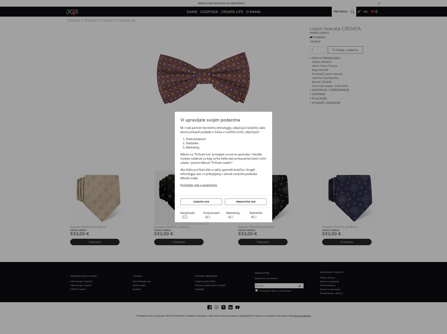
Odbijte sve (201, 201)
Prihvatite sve (246, 201)
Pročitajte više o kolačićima (198, 185)
